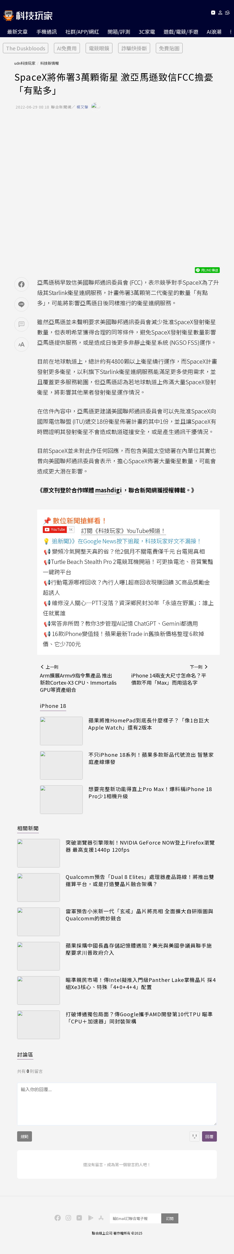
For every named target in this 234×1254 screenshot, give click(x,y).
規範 (25, 1136)
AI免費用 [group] (67, 48)
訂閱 (170, 1218)
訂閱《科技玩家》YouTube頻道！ (123, 530)
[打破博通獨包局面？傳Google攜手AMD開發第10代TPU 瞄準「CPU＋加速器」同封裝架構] (38, 1025)
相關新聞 (28, 828)
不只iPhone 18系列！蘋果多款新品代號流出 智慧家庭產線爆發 (151, 758)
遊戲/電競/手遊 (181, 31)
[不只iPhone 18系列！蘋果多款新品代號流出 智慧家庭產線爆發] (61, 765)
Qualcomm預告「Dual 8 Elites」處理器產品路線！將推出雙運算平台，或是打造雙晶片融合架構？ (140, 880)
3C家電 (147, 31)
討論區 (25, 1054)
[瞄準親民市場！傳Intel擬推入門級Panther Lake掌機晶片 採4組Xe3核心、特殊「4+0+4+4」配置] (38, 990)
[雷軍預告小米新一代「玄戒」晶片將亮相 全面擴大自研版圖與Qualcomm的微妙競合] (38, 922)
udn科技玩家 (24, 63)
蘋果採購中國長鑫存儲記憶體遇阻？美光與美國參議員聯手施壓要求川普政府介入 (139, 949)
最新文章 (17, 31)
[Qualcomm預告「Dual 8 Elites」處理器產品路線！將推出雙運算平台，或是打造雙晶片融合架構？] (38, 887)
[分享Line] (21, 304)
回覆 (209, 1136)
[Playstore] (89, 1217)
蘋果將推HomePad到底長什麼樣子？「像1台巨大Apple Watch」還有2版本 (148, 724)
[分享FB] (21, 284)
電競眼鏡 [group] (99, 48)
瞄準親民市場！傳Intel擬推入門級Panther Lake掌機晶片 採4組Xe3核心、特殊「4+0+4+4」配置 (141, 983)
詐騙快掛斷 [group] (134, 48)
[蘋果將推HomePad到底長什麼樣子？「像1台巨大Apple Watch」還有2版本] (61, 731)
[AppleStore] (100, 1217)
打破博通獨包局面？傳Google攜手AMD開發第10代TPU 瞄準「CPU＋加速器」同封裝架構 (139, 1018)
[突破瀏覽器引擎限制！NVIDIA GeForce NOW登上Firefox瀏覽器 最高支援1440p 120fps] (38, 853)
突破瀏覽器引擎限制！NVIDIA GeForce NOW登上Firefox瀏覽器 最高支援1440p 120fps (140, 846)
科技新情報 (49, 63)
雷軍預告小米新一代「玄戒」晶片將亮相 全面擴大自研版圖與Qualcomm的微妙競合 (139, 915)
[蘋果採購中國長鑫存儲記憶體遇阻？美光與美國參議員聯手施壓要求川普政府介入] (38, 956)
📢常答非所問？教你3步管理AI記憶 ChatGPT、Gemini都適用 (121, 623)
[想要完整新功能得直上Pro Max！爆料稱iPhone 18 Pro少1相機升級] (61, 799)
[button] (220, 13)
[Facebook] (57, 1217)
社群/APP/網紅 (82, 31)
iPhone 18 (53, 705)
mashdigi (108, 490)
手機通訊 (46, 31)
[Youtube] (213, 13)
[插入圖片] (194, 1136)
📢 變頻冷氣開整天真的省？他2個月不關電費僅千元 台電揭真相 (124, 551)
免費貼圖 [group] (169, 48)
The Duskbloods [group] (25, 48)
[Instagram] (68, 1217)
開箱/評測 (119, 31)
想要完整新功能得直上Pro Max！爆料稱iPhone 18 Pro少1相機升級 (150, 792)
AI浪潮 (214, 31)
